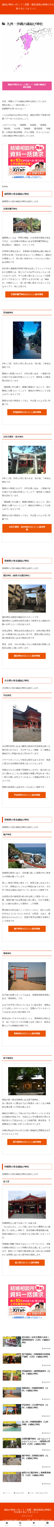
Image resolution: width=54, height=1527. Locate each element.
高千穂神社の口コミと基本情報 (27, 1142)
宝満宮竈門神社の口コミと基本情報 (27, 294)
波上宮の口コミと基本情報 (27, 1262)
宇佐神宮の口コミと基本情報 (27, 795)
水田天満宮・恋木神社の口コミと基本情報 (27, 528)
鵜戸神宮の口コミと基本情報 (27, 929)
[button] (49, 783)
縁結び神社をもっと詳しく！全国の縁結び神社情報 (27, 85)
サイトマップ (27, 1516)
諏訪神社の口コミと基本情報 (27, 656)
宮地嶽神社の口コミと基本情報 (27, 412)
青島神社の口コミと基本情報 (27, 1033)
